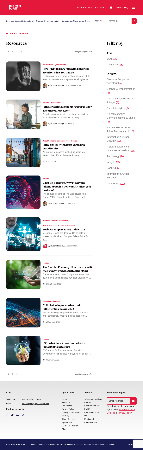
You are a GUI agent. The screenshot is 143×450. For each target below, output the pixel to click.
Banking (113, 168)
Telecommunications (93, 399)
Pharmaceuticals (91, 412)
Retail (86, 416)
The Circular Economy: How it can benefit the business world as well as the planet (67, 269)
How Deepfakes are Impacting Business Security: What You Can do (66, 70)
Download (115, 64)
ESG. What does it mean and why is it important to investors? (64, 345)
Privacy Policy (68, 409)
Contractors (116, 183)
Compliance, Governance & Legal (76, 21)
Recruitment (55, 103)
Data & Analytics (118, 108)
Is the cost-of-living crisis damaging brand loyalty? (64, 146)
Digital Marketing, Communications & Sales (60, 141)
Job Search (67, 406)
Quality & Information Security (103, 445)
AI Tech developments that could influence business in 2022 (62, 307)
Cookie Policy (43, 445)
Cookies (111, 413)
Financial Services (92, 406)
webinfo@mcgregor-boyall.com (35, 403)
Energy (87, 402)
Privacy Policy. (125, 413)
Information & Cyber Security (54, 65)
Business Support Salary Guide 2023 (64, 229)
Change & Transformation (47, 21)
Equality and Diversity (58, 445)
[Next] (21, 51)
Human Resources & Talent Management (59, 226)
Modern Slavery (127, 409)
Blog (112, 58)
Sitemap (34, 445)
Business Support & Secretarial (20, 21)
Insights (46, 103)
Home (64, 399)
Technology (47, 301)
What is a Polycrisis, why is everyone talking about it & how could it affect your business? (67, 186)
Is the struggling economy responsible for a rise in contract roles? (67, 108)
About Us (66, 402)
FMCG (87, 409)
